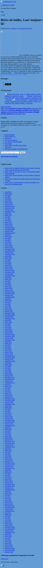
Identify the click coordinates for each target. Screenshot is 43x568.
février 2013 (8, 481)
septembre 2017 (10, 382)
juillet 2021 (8, 300)
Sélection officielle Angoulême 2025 (16, 149)
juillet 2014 (8, 450)
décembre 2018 (9, 356)
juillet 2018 (8, 365)
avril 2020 (8, 327)
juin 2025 (8, 217)
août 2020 (8, 320)
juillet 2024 (8, 236)
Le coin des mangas (11, 140)
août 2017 (8, 384)
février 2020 (8, 331)
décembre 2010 (9, 527)
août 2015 (8, 427)
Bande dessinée (6, 106)
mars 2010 (8, 543)
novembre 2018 (10, 358)
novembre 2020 (10, 315)
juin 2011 (8, 516)
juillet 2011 (8, 514)
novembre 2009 (10, 550)
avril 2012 (8, 498)
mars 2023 (8, 265)
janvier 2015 (9, 440)
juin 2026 (8, 195)
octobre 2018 (9, 359)
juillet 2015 (8, 429)
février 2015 (8, 438)
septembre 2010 (10, 532)
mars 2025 (8, 222)
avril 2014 (8, 456)
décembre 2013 (9, 463)
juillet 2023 (8, 258)
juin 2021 (8, 302)
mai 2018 (8, 368)
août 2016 (8, 406)
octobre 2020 (9, 317)
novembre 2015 (10, 422)
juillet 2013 (8, 472)
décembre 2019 (9, 334)
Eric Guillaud (12, 28)
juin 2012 (8, 495)
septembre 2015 (10, 425)
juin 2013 (8, 473)
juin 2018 (8, 366)
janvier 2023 (9, 268)
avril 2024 (8, 242)
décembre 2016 (9, 399)
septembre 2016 (10, 404)
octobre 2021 (9, 295)
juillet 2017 (8, 386)
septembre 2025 (10, 211)
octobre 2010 (9, 530)
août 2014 (8, 448)
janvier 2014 (9, 461)
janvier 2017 (9, 397)
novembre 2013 (10, 464)
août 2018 (8, 363)
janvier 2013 (9, 482)
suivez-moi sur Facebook (9, 156)
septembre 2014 (10, 447)
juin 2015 (8, 431)
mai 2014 (8, 454)
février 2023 (8, 267)
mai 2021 (8, 304)
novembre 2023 (10, 251)
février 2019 (8, 352)
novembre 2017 (10, 379)
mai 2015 (8, 432)
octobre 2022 (9, 274)
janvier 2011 (9, 525)
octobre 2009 (9, 552)
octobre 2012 (9, 488)
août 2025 (8, 213)
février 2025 (8, 224)
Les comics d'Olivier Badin (13, 142)
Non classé (8, 143)
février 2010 (8, 545)
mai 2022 (8, 283)
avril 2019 (8, 349)
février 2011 (8, 523)
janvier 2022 (9, 290)
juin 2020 (8, 324)
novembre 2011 (10, 507)
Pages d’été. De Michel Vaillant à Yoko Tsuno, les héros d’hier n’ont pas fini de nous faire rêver (22, 169)
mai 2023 (8, 261)
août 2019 (8, 341)
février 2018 (8, 374)
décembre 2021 (9, 292)
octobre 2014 (9, 445)
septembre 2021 (10, 297)
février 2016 (8, 416)
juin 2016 (8, 409)
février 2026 (8, 202)
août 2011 (8, 513)
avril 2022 (8, 284)
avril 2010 (8, 541)
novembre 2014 (10, 443)
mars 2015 (8, 436)
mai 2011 (8, 518)
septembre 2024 (10, 233)
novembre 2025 (10, 208)
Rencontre (8, 147)
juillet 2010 (8, 536)
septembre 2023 (10, 254)
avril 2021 (8, 306)
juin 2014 (8, 452)
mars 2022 (8, 286)
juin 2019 (8, 345)
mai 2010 (8, 539)
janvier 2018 (9, 375)
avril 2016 (8, 413)
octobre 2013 (9, 466)
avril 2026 (8, 199)
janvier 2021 (9, 311)
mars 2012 (8, 500)
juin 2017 (8, 388)
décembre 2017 (9, 377)
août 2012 (8, 491)
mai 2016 (8, 411)
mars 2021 (8, 308)
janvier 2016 (9, 418)
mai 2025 (8, 218)
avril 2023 (8, 263)
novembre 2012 (10, 486)
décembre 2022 (9, 270)
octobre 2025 (9, 210)
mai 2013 (8, 475)
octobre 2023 (9, 252)
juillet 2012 (8, 493)
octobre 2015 (9, 423)
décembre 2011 (9, 505)
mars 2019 (8, 350)
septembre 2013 (10, 468)
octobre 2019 (9, 338)
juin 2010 (8, 538)
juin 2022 (8, 281)
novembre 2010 (10, 529)
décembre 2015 (9, 420)
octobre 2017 (9, 381)
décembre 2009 (9, 548)
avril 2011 (8, 520)
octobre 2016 (9, 402)
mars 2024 (8, 243)
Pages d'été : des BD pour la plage (15, 145)
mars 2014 (8, 457)
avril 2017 (8, 391)
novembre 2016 (10, 400)
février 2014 (8, 459)
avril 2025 (8, 220)
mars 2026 (8, 201)
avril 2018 (8, 370)
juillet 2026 (8, 194)
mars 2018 (8, 372)
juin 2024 (8, 238)
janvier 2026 (9, 204)
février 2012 (8, 502)
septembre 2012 (10, 489)
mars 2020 (8, 329)
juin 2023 (8, 259)
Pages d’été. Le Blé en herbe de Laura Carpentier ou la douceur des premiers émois (22, 183)
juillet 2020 (8, 322)
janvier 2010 (9, 546)
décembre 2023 (9, 249)
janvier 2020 (9, 333)
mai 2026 (8, 197)
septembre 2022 (10, 276)
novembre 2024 (10, 229)
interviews (8, 138)
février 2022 (8, 288)
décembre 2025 (9, 206)
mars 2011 (8, 522)
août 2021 (8, 299)
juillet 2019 (8, 343)
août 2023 (8, 256)
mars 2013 (8, 479)
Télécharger (4, 559)
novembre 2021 (10, 293)
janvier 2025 (9, 226)
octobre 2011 (9, 509)
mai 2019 (8, 347)
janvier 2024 (9, 247)
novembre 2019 (10, 336)
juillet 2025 (8, 215)
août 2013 (8, 470)
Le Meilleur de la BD (7, 5)
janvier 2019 (9, 354)
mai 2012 (8, 497)
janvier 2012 (9, 504)
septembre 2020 (10, 318)
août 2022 (8, 277)
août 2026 (8, 192)
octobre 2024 (9, 231)
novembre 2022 (10, 272)
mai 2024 (8, 240)
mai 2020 (8, 325)
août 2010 (8, 534)
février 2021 (8, 309)
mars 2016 (8, 415)
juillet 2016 (8, 407)
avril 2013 (8, 477)
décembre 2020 (9, 313)
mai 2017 (8, 390)
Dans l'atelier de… (10, 136)
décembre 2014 (9, 441)
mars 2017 (8, 393)
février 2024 (8, 245)
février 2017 (8, 395)
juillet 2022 (8, 279)
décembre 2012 (9, 484)
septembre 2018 (10, 361)
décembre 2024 (9, 227)
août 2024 (8, 235)
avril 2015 (8, 434)
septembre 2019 (10, 340)
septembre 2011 (10, 511)
